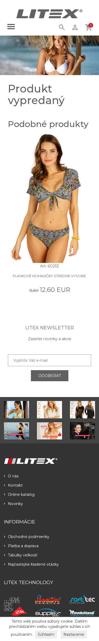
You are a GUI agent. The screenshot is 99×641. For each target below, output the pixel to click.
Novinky (15, 503)
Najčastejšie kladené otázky (33, 564)
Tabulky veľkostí (22, 555)
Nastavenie (73, 634)
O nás (13, 476)
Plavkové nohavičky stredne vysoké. (50, 276)
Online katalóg (21, 494)
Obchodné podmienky (28, 536)
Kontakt (15, 485)
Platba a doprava (23, 546)
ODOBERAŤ (49, 375)
